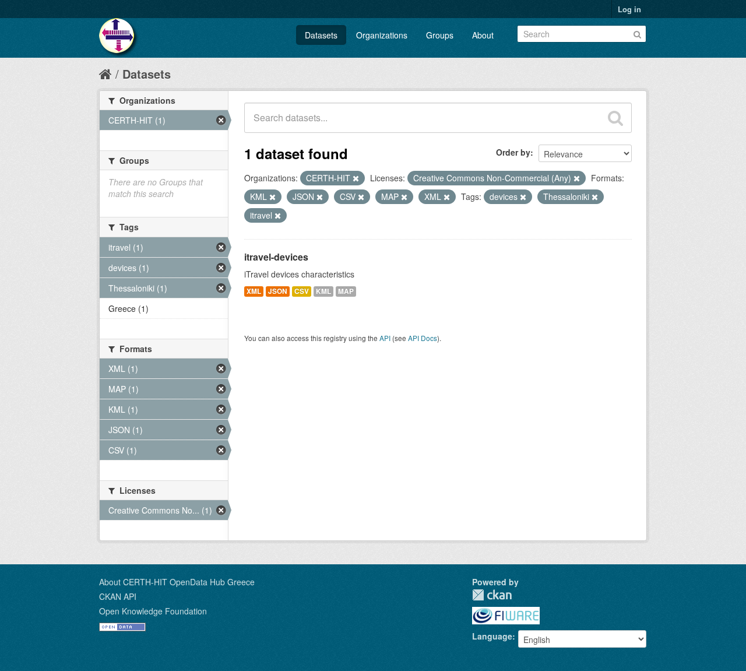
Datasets (321, 35)
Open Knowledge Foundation (153, 611)
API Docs (422, 338)
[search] (615, 118)
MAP (346, 291)
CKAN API (117, 596)
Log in (629, 9)
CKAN (492, 595)
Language (492, 636)
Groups (439, 35)
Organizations (381, 35)
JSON (277, 291)
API (384, 338)
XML (254, 291)
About (483, 35)
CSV (301, 291)
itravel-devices (276, 257)
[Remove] (356, 178)
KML (323, 291)
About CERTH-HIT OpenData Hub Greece (177, 582)
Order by (513, 152)
